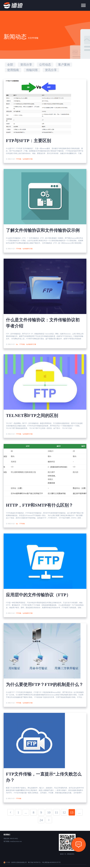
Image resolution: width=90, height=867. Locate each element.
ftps (17, 344)
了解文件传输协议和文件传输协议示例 (43, 230)
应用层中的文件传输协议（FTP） (38, 594)
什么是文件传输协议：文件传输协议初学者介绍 (43, 322)
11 (56, 812)
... (26, 812)
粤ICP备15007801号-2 (34, 862)
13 (71, 812)
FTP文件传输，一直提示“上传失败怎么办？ (44, 777)
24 (41, 820)
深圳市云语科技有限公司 (19, 862)
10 (49, 812)
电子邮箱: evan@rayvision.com (13, 841)
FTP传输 (18, 159)
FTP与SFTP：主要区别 (28, 140)
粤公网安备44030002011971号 (51, 862)
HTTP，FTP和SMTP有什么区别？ (39, 505)
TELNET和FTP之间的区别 (32, 415)
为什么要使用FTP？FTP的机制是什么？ (44, 684)
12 (64, 812)
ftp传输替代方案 (28, 159)
